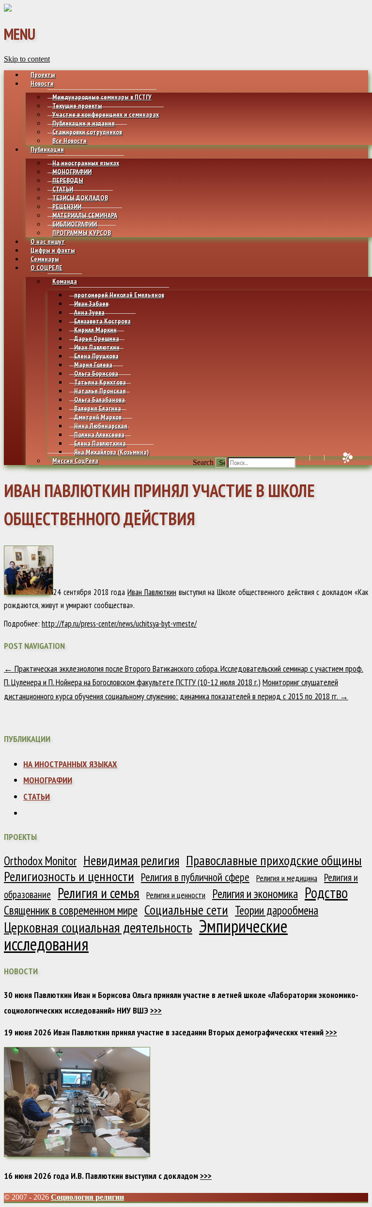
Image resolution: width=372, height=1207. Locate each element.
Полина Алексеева (99, 434)
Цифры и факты (53, 250)
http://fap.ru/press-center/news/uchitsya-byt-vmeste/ (119, 623)
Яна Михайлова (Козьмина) (111, 452)
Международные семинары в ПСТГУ (102, 97)
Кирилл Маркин (95, 329)
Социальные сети (186, 909)
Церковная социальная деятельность (98, 927)
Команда (64, 281)
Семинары (45, 259)
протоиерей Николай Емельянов (119, 294)
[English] (314, 458)
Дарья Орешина (96, 338)
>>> (156, 1010)
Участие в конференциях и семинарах (105, 114)
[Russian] (328, 458)
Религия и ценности (175, 895)
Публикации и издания (83, 123)
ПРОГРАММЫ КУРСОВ (81, 232)
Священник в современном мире (71, 910)
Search (203, 462)
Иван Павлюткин (97, 347)
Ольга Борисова (96, 373)
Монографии (47, 780)
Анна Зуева (89, 312)
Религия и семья (99, 893)
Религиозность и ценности (69, 876)
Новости (42, 83)
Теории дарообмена (276, 910)
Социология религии (87, 1197)
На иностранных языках (85, 163)
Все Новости (69, 140)
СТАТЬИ (62, 189)
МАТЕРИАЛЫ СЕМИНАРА (84, 215)
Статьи (36, 796)
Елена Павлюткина (100, 443)
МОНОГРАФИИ (72, 171)
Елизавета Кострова (102, 321)
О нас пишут (48, 241)
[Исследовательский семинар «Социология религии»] (8, 9)
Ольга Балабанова (99, 399)
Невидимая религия (131, 860)
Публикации (47, 149)
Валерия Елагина (97, 408)
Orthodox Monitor (40, 861)
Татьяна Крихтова (100, 382)
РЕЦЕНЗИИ (66, 206)
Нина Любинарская (100, 425)
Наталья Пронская (100, 390)
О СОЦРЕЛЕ (46, 267)
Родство (326, 892)
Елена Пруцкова (96, 356)
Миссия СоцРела (75, 460)
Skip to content (27, 59)
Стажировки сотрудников (87, 132)
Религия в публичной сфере (195, 877)
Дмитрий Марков (98, 417)
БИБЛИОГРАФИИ (74, 224)
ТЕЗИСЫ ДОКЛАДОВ (80, 197)
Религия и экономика (255, 893)
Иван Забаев (91, 303)
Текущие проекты (77, 105)
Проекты (43, 74)
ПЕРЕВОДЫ (67, 180)
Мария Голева (93, 364)
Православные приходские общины (274, 860)
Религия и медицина (286, 878)
